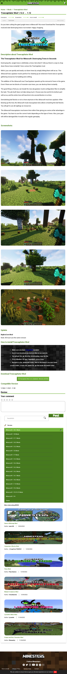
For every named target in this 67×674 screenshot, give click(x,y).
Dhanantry (12, 640)
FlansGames (12, 572)
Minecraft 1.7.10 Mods (13, 484)
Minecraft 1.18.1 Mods (13, 430)
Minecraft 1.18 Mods (12, 434)
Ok (55, 672)
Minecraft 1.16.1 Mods (13, 475)
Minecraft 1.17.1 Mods (13, 438)
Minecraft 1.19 (10, 496)
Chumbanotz (13, 594)
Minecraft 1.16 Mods (12, 450)
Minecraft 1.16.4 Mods (13, 463)
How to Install (33, 17)
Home (3, 9)
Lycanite (11, 617)
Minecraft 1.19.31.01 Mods (14, 492)
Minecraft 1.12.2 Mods (13, 446)
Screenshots (18, 17)
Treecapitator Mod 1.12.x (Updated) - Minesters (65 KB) (34, 379)
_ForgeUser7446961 (15, 549)
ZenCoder (11, 20)
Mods (9, 9)
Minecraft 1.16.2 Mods (13, 471)
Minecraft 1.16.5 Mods (13, 442)
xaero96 (11, 526)
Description (4, 17)
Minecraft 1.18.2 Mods (13, 480)
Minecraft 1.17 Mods (12, 455)
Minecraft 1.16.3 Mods (13, 467)
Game (8, 500)
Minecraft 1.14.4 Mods (13, 459)
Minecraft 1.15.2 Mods (13, 488)
